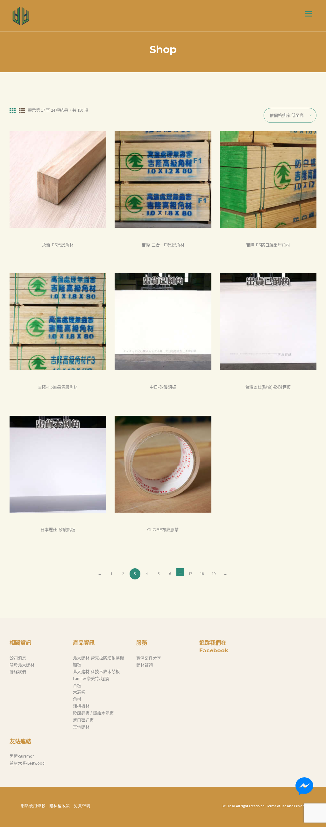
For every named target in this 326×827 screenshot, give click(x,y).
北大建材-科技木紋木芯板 (96, 671)
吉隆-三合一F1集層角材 (163, 244)
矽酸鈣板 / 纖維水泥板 (93, 713)
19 (214, 573)
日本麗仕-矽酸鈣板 (57, 529)
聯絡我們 (18, 672)
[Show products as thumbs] (13, 111)
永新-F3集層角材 (58, 244)
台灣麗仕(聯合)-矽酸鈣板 (268, 386)
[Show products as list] (22, 111)
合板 (77, 685)
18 (202, 573)
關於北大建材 (22, 665)
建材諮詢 (144, 665)
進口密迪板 (83, 720)
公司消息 (18, 658)
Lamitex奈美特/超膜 (91, 678)
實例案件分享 (148, 658)
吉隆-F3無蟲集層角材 (58, 386)
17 (190, 573)
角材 (77, 699)
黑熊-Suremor (22, 756)
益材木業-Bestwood (27, 763)
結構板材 (81, 706)
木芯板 (79, 692)
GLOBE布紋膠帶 (163, 529)
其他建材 (81, 727)
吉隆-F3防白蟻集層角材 (268, 244)
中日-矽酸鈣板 (163, 386)
